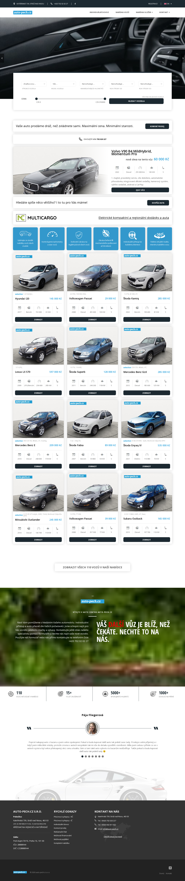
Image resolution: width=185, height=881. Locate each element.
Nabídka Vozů (122, 12)
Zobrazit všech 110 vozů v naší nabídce (92, 567)
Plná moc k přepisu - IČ (63, 820)
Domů (161, 873)
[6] (99, 756)
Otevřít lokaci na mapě (113, 836)
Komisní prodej (60, 828)
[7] (103, 756)
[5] (96, 756)
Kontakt (169, 873)
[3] (89, 756)
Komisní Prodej (157, 126)
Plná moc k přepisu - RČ (63, 816)
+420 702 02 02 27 (61, 4)
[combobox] (34, 84)
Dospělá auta (158, 202)
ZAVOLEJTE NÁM (95, 139)
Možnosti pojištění (61, 839)
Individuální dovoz (99, 12)
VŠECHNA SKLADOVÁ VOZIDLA (153, 97)
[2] (86, 756)
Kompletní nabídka (61, 843)
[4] (93, 756)
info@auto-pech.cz (110, 829)
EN (168, 4)
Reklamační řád (60, 832)
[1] (82, 756)
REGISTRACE (153, 4)
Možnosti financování (63, 835)
